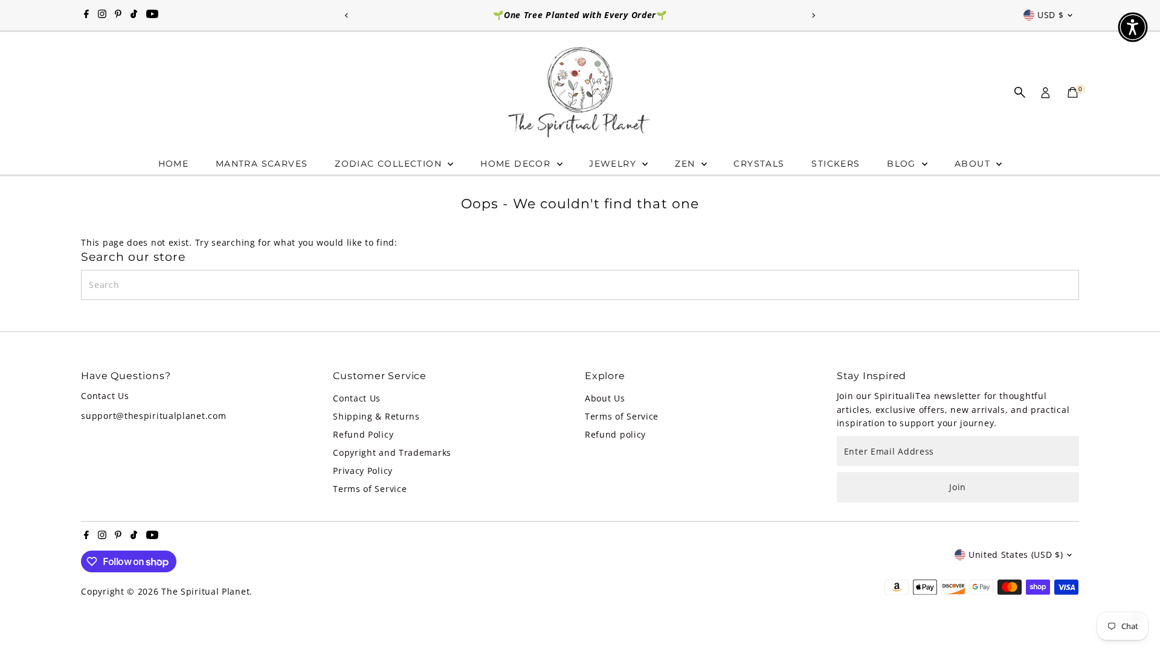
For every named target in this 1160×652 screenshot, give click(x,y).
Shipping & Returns (376, 416)
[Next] (813, 15)
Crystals (758, 163)
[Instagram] (102, 15)
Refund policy (615, 434)
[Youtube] (152, 15)
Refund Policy (363, 434)
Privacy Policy (363, 470)
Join (957, 487)
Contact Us (357, 398)
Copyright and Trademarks (392, 452)
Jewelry (614, 163)
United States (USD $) (1015, 554)
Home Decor (516, 163)
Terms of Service (370, 488)
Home (173, 163)
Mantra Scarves (262, 163)
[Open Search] (1019, 92)
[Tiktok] (133, 15)
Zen (686, 163)
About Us (605, 398)
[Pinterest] (118, 15)
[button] (1133, 27)
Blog (903, 163)
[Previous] (346, 15)
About (974, 163)
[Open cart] (1072, 92)
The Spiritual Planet (205, 591)
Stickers (835, 163)
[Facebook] (86, 15)
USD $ (1050, 15)
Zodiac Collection (390, 163)
